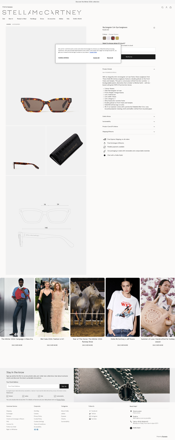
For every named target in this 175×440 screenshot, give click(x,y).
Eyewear (63, 416)
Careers (36, 413)
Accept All (96, 57)
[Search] (162, 7)
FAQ (7, 421)
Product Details (107, 69)
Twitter (93, 413)
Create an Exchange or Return (15, 419)
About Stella (65, 411)
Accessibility (37, 427)
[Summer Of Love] (158, 307)
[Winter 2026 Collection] (17, 307)
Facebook (94, 411)
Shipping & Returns (108, 131)
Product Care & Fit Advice (110, 126)
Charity (63, 419)
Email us (135, 416)
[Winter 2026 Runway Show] (87, 307)
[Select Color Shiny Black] (104, 38)
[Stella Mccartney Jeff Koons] (123, 307)
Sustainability (107, 121)
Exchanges (9, 413)
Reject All (110, 57)
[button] (46, 75)
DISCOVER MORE (17, 345)
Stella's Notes (107, 116)
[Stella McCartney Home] (41, 12)
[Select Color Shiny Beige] (117, 38)
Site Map (36, 411)
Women (11, 396)
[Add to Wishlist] (154, 27)
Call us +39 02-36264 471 (140, 421)
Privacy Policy (61, 399)
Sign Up (64, 386)
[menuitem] (11, 18)
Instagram (94, 416)
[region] (88, 53)
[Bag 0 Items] (171, 7)
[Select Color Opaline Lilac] (108, 38)
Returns (8, 416)
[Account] (166, 7)
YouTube (94, 419)
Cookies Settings (39, 421)
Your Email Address (12, 382)
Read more (9, 392)
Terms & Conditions (40, 424)
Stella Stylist (136, 428)
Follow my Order (11, 427)
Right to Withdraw (11, 429)
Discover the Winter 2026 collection (87, 2)
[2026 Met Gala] (52, 307)
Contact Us (9, 424)
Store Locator (137, 411)
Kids (42, 396)
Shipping (8, 411)
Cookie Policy (38, 419)
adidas (26, 396)
